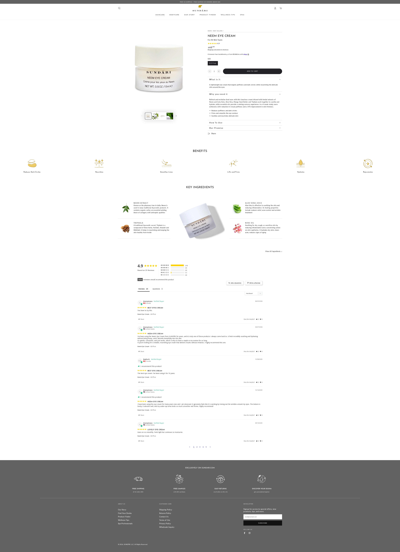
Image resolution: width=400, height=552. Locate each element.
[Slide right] (176, 116)
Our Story (122, 510)
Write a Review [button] (254, 283)
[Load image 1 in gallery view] (148, 116)
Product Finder (124, 517)
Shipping (210, 50)
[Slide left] (141, 116)
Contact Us (163, 517)
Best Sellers (217, 30)
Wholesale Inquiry (166, 527)
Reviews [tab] (142, 289)
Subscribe (262, 523)
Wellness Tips (123, 520)
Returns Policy (165, 513)
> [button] (210, 447)
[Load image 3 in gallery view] (162, 116)
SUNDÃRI (127, 544)
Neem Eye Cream (143, 314)
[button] (119, 8)
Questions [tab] (156, 289)
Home (210, 30)
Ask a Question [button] (236, 283)
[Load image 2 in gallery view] (155, 116)
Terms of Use (164, 520)
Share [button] (142, 319)
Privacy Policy (165, 523)
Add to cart (252, 71)
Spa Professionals (125, 523)
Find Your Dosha (125, 513)
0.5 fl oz (212, 63)
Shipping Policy (165, 510)
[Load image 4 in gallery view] (170, 116)
